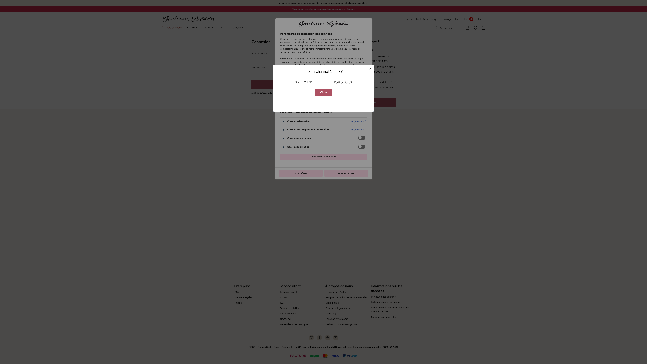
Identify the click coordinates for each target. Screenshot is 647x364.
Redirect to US (343, 82)
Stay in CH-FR (303, 82)
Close (323, 92)
